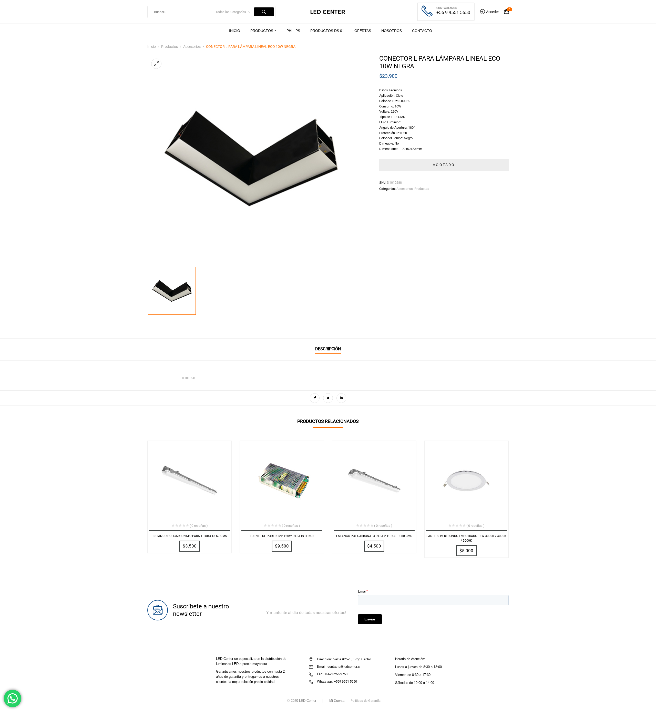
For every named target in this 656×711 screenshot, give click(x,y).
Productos (169, 47)
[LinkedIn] (341, 398)
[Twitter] (328, 398)
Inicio (151, 47)
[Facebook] (315, 398)
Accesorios (192, 47)
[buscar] (264, 11)
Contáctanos (446, 8)
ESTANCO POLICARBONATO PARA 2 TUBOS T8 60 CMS (374, 536)
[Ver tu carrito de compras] (506, 12)
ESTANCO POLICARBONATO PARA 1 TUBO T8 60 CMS (190, 536)
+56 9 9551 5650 (453, 12)
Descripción (328, 348)
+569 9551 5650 (345, 681)
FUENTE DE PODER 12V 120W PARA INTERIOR (282, 536)
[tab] (328, 350)
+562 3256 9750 (335, 674)
